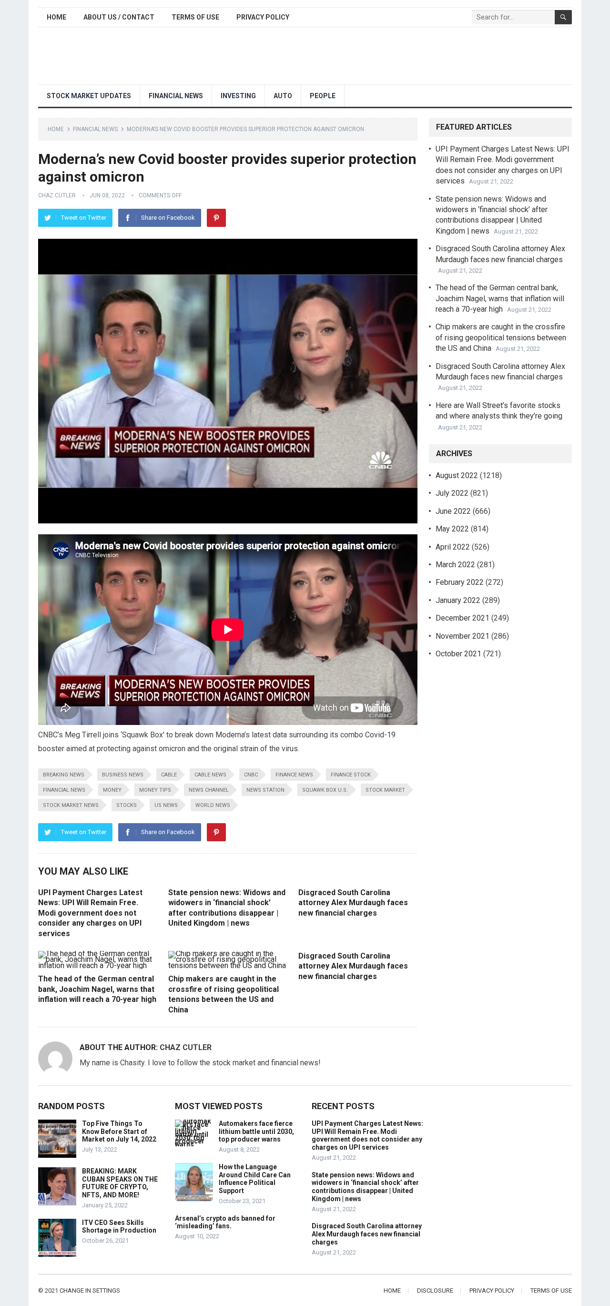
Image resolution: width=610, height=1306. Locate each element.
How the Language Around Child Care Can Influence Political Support (255, 1178)
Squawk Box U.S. (325, 790)
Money (112, 790)
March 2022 (455, 564)
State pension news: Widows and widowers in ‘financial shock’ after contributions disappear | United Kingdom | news (365, 1187)
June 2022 (453, 511)
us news (166, 805)
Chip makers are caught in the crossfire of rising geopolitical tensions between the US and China (501, 337)
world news (212, 805)
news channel (209, 790)
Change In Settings (90, 1290)
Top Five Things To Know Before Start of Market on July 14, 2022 (119, 1131)
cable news (210, 775)
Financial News (176, 96)
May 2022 (452, 528)
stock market (385, 790)
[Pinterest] (216, 218)
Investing (238, 96)
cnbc (251, 775)
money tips (155, 790)
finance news (294, 775)
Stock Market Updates (89, 96)
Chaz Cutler (57, 195)
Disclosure (435, 1290)
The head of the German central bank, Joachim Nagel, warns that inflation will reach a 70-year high (97, 989)
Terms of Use (195, 17)
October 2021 (458, 653)
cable (169, 775)
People (323, 96)
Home (56, 17)
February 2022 (460, 582)
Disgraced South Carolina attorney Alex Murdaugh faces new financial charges (353, 903)
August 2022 (457, 475)
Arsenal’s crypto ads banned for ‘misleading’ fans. (225, 1222)
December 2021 (462, 617)
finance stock (351, 775)
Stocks (126, 805)
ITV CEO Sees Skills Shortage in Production (119, 1227)
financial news (64, 790)
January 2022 (458, 600)
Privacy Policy (262, 17)
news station (265, 790)
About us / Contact (118, 17)
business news (122, 775)
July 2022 (452, 493)
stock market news (71, 805)
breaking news (63, 775)
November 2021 (462, 636)
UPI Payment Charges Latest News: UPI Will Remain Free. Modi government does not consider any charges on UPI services (90, 913)
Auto (283, 96)
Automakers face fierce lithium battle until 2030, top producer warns (256, 1131)
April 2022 (453, 546)
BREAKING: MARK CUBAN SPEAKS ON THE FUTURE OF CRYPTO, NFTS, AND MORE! (120, 1183)
